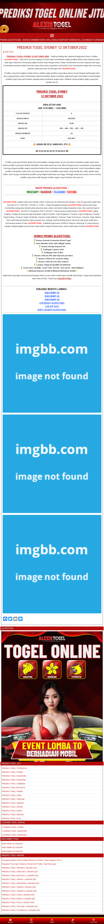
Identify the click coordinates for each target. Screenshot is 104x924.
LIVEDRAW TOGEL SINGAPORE (14, 831)
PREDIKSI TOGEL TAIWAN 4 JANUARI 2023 (19, 887)
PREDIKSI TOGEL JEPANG (12, 807)
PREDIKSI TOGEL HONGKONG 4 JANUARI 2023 (20, 883)
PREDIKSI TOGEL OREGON (13, 815)
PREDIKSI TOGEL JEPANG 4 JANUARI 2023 (19, 879)
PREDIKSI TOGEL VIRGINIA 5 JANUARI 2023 (19, 868)
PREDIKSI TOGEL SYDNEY (12, 772)
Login (31, 922)
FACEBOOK (45, 191)
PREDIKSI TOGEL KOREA (12, 811)
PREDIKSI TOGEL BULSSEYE (13, 788)
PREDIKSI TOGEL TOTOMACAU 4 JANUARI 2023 (21, 910)
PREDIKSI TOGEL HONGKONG (14, 780)
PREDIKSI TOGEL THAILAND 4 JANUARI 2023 (20, 906)
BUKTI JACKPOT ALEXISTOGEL (52, 310)
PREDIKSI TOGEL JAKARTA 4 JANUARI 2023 (19, 891)
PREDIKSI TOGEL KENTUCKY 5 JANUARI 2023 (20, 876)
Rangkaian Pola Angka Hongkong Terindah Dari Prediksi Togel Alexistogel (29, 864)
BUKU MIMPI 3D (52, 296)
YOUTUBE (72, 191)
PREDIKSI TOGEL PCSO (11, 818)
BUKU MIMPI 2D (52, 292)
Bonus (10, 922)
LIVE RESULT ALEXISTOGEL (52, 303)
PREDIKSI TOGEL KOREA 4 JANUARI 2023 (18, 899)
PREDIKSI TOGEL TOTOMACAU (14, 768)
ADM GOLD (9, 52)
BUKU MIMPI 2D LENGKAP (12, 844)
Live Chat (93, 922)
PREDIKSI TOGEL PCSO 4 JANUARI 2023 (18, 903)
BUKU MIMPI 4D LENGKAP (12, 851)
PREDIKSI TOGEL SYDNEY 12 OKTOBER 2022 (52, 47)
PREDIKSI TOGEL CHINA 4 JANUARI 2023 (18, 895)
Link (72, 922)
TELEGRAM (59, 191)
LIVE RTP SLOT (52, 306)
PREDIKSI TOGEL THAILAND (13, 799)
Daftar (52, 922)
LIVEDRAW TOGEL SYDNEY (13, 827)
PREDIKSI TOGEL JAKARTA (13, 803)
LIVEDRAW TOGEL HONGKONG (14, 835)
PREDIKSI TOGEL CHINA (11, 795)
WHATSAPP (32, 191)
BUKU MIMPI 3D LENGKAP (12, 847)
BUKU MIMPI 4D (52, 299)
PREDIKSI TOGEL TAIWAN (12, 791)
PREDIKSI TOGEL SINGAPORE (14, 776)
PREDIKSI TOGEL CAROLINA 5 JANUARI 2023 (20, 872)
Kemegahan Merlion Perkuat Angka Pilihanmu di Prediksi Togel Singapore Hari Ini (32, 860)
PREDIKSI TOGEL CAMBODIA (13, 784)
